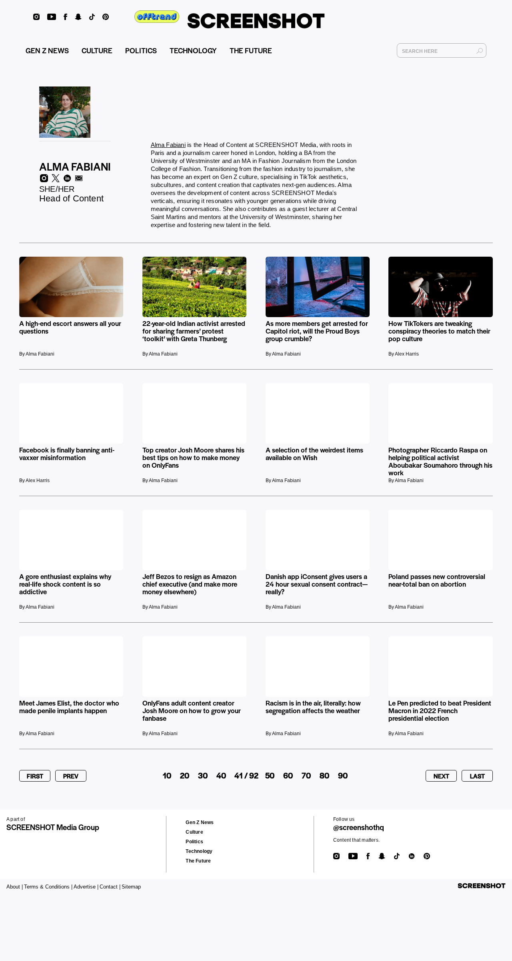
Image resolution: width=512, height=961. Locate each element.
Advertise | (86, 887)
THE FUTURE (251, 50)
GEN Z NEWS (47, 50)
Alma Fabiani (168, 144)
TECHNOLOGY (193, 50)
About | (14, 887)
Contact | (110, 887)
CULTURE (97, 50)
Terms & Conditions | (48, 887)
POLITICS (141, 50)
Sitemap (131, 887)
